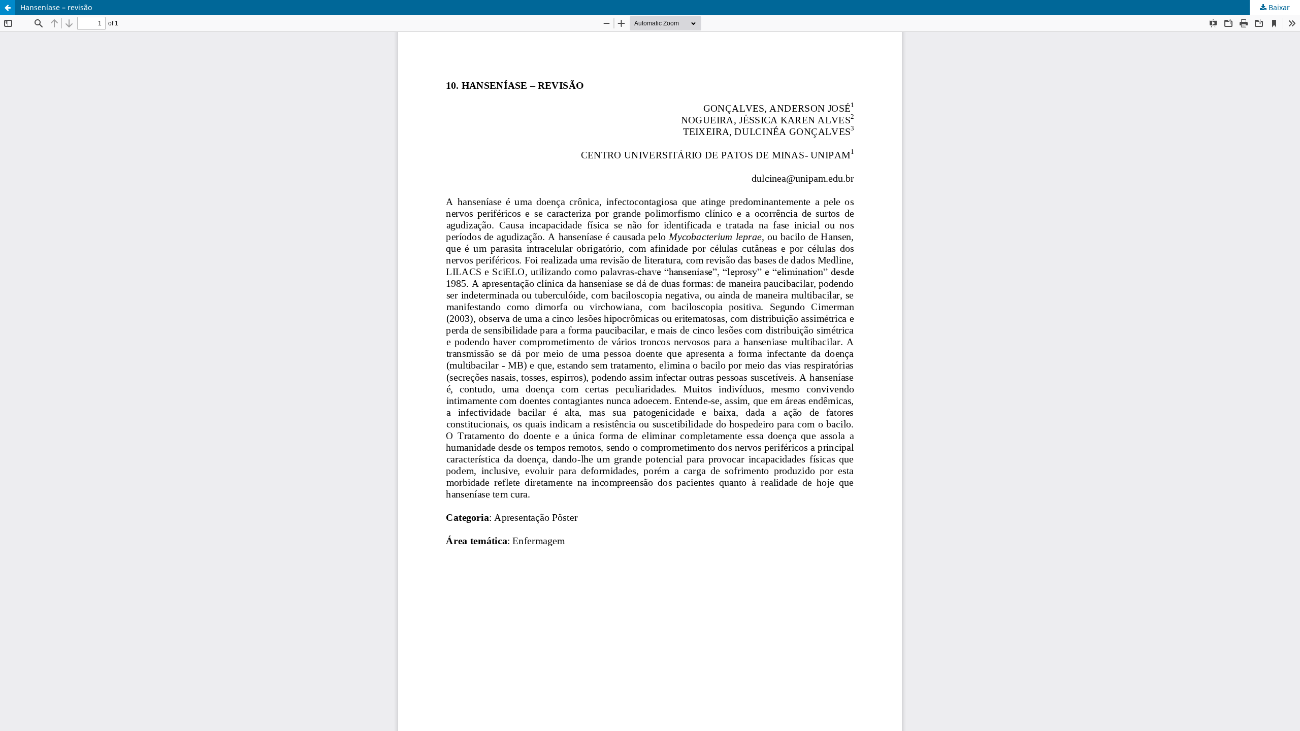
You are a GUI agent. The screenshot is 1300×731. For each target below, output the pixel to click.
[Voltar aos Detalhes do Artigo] (7, 7)
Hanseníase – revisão (56, 7)
